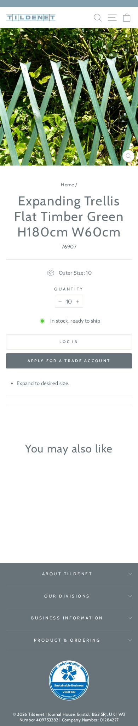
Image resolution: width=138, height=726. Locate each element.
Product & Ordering (67, 640)
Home (67, 184)
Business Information (67, 618)
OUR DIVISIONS (67, 596)
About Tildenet (67, 573)
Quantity (69, 289)
